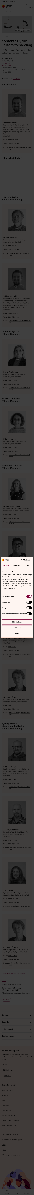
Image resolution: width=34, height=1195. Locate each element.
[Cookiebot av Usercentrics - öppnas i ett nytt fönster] (24, 560)
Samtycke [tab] (6, 565)
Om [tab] (28, 565)
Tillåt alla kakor (17, 622)
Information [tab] (17, 565)
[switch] (29, 602)
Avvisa (17, 633)
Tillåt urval (17, 628)
